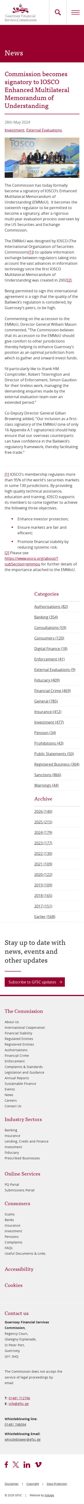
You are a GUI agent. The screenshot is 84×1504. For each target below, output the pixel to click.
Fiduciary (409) (47, 680)
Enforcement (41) (49, 659)
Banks (9, 1220)
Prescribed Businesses (22, 1158)
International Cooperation (25, 1027)
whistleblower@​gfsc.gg (23, 1439)
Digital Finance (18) (50, 648)
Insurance (12, 1135)
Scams (10, 1214)
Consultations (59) (50, 627)
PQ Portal (12, 1184)
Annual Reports (17, 1078)
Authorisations (16, 1050)
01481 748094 (15, 1424)
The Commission (24, 1011)
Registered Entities (19, 1044)
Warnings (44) (46, 785)
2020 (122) (43, 874)
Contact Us (13, 1106)
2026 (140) (43, 811)
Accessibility (19, 1269)
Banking (11, 1130)
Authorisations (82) (51, 606)
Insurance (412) (47, 711)
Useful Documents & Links (25, 1253)
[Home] (20, 12)
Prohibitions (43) (48, 743)
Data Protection (57, 1484)
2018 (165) (43, 895)
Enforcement (15, 1061)
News (9, 1095)
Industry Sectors (23, 1119)
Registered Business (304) (56, 764)
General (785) (46, 701)
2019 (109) (43, 885)
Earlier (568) (44, 916)
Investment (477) (49, 722)
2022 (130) (43, 853)
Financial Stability (18, 1033)
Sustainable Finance (20, 1083)
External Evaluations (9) (54, 669)
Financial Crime (17, 1055)
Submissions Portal (20, 1190)
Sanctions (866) (47, 774)
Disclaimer (12, 1484)
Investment (14, 130)
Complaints (13, 1242)
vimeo (38, 1464)
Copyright (32, 1484)
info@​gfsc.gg (19, 1403)
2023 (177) (43, 843)
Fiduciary (12, 1152)
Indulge (49, 1495)
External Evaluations (44, 130)
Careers (11, 1100)
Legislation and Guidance (24, 1072)
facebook (6, 1464)
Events (10, 1089)
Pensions (12, 1236)
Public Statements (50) (54, 753)
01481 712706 (19, 1398)
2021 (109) (43, 864)
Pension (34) (45, 732)
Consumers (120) (49, 638)
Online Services (22, 1173)
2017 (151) (43, 906)
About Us (12, 1022)
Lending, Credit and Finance (27, 1141)
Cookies (13, 1285)
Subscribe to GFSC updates (32, 982)
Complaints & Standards (24, 1067)
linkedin (27, 1464)
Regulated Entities (19, 1038)
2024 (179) (43, 832)
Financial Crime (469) (52, 690)
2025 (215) (43, 822)
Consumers (17, 1203)
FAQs (9, 1248)
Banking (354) (46, 617)
